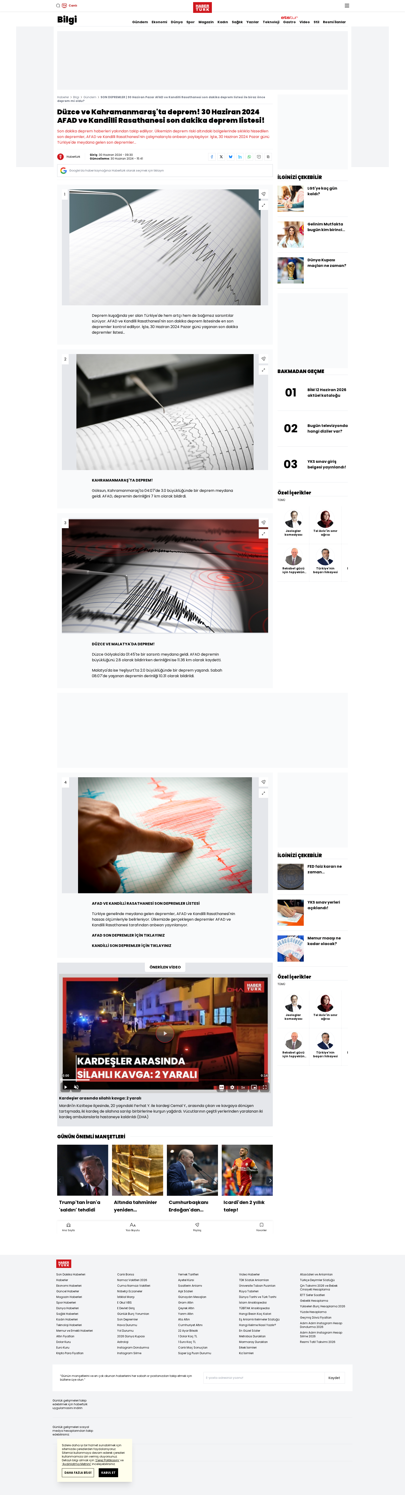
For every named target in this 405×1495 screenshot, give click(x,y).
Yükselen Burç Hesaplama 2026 (322, 1306)
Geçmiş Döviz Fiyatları (315, 1317)
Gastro (289, 22)
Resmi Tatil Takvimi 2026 (317, 1342)
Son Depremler (127, 1319)
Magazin (206, 22)
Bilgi (67, 20)
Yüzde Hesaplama (313, 1312)
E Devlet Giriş (126, 1308)
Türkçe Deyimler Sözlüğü (317, 1280)
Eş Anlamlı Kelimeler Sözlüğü (259, 1319)
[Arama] (58, 5)
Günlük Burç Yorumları (133, 1314)
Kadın (223, 22)
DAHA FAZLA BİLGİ (77, 1473)
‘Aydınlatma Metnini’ (76, 1464)
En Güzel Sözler (249, 1331)
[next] (270, 1180)
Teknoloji (271, 22)
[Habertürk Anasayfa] (202, 6)
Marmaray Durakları (253, 1342)
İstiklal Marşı (126, 1297)
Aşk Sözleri (185, 1291)
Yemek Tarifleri (188, 1274)
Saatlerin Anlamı (190, 1286)
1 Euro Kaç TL (187, 1342)
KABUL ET (108, 1473)
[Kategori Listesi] (346, 5)
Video (305, 22)
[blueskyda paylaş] (230, 157)
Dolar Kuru (63, 1342)
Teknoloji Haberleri (69, 1325)
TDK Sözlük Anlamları (254, 1280)
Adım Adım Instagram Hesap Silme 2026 (321, 1334)
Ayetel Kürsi (186, 1280)
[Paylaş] (263, 194)
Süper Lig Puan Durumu (194, 1353)
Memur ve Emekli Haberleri (74, 1331)
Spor (190, 22)
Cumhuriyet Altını (190, 1325)
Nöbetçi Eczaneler (129, 1291)
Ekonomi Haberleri (69, 1286)
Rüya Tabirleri (249, 1291)
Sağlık (237, 22)
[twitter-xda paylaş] (221, 157)
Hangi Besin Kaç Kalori (255, 1314)
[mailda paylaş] (258, 157)
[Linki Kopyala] (268, 157)
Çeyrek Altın (186, 1308)
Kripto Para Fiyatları (69, 1353)
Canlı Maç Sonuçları (192, 1347)
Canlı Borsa (125, 1274)
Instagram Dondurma (133, 1347)
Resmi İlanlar (334, 22)
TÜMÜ (281, 500)
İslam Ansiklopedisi (253, 1302)
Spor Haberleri (66, 1302)
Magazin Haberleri (69, 1297)
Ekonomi (159, 22)
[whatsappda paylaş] (249, 157)
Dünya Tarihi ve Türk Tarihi (257, 1297)
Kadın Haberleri (67, 1319)
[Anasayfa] (63, 1264)
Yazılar (253, 22)
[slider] (165, 1079)
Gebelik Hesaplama (314, 1301)
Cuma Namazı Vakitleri (133, 1286)
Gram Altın (185, 1302)
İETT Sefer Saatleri (312, 1295)
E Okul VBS (124, 1302)
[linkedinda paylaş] (240, 157)
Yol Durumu (125, 1331)
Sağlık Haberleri (67, 1314)
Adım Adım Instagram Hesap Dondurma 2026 (321, 1325)
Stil (316, 22)
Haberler (63, 97)
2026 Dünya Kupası (131, 1336)
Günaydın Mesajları (192, 1297)
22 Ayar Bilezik (188, 1331)
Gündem (140, 22)
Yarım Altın (185, 1314)
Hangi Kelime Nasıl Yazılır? (257, 1325)
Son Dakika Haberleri (70, 1274)
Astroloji (122, 1342)
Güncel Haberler (67, 1291)
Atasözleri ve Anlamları (316, 1274)
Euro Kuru (62, 1347)
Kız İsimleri (246, 1353)
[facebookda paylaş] (212, 157)
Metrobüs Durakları (252, 1336)
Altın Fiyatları (65, 1336)
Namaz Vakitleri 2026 (132, 1280)
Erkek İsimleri (248, 1347)
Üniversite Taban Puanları (257, 1286)
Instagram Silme (129, 1353)
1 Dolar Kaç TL (187, 1336)
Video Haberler (249, 1274)
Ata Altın (184, 1319)
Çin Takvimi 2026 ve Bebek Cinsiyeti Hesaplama (319, 1287)
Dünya (177, 22)
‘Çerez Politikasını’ (107, 1460)
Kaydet (334, 1377)
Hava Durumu (127, 1325)
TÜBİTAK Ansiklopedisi (254, 1308)
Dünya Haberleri (67, 1308)
